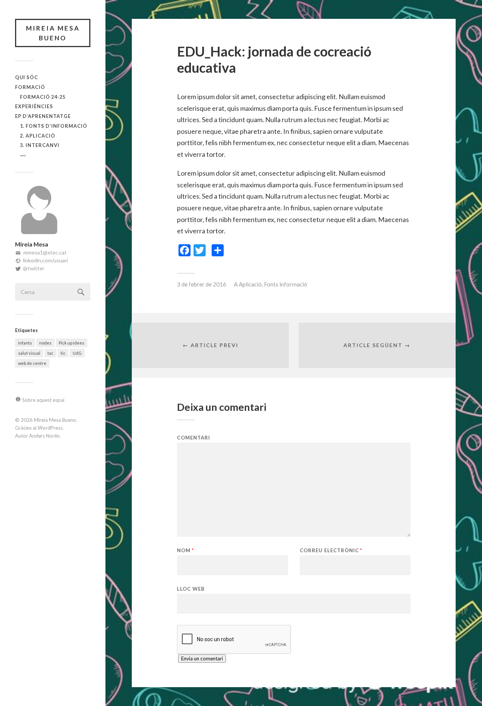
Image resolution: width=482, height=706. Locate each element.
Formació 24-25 (43, 97)
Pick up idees (71, 342)
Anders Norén (44, 436)
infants (25, 342)
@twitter (33, 268)
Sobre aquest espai (43, 400)
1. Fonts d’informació (53, 126)
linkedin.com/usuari (45, 260)
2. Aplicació (37, 136)
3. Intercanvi (39, 145)
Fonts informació (285, 284)
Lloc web (191, 588)
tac (50, 353)
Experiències (34, 106)
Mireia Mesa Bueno (53, 33)
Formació (30, 87)
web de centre (32, 363)
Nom (185, 550)
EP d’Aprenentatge (43, 116)
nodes (45, 342)
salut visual (29, 353)
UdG (77, 353)
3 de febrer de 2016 (201, 284)
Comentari (193, 437)
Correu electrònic (331, 550)
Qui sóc (26, 77)
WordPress (50, 428)
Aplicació (250, 284)
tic (63, 353)
